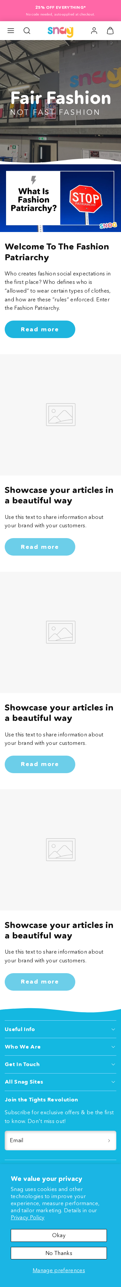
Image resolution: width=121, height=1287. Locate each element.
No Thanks (58, 1253)
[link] (94, 31)
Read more (40, 329)
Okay (59, 1235)
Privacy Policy (27, 1217)
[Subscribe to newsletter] (109, 1140)
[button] (11, 31)
